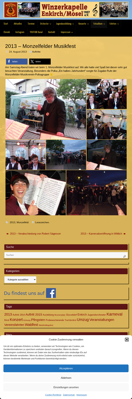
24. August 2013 (18, 51)
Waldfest (31, 325)
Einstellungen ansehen (66, 387)
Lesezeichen (42, 222)
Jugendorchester (96, 314)
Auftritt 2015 (33, 314)
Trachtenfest (70, 320)
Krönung (26, 320)
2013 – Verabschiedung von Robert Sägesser (35, 233)
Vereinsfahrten (14, 325)
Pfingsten (38, 320)
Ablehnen (66, 377)
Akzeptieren (66, 368)
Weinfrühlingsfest (46, 325)
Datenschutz (69, 395)
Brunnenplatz (59, 315)
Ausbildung (48, 315)
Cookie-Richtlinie (53, 395)
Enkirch (82, 314)
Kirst (6, 320)
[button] (127, 339)
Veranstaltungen (101, 320)
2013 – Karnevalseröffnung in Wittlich (102, 233)
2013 (12, 222)
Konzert (16, 320)
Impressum (81, 395)
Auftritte (36, 51)
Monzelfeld (23, 222)
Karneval (114, 314)
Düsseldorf (71, 315)
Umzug (83, 319)
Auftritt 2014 (19, 315)
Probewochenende (55, 320)
